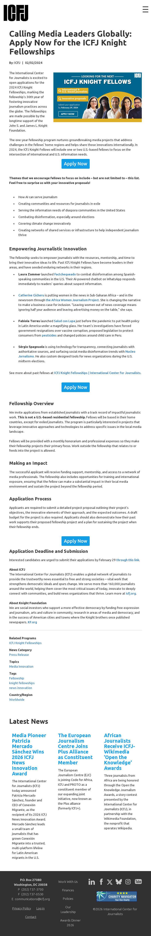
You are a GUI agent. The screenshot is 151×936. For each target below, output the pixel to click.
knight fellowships (22, 683)
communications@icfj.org (32, 899)
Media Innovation (21, 666)
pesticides (49, 335)
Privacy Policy (21, 908)
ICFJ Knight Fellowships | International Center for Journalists (97, 373)
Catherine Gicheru (31, 295)
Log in (40, 908)
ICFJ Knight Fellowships (25, 643)
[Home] (16, 13)
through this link (127, 560)
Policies (68, 898)
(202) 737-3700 (32, 889)
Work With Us (68, 881)
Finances (68, 890)
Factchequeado (65, 274)
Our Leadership (68, 909)
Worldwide (16, 699)
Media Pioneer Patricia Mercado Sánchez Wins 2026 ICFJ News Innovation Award (29, 754)
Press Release (19, 654)
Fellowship (16, 678)
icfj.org (131, 593)
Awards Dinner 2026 (70, 923)
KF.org (32, 622)
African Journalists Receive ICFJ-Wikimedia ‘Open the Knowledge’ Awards (119, 752)
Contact (30, 917)
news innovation (20, 687)
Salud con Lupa (64, 321)
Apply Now (75, 163)
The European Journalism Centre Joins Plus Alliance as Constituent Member (75, 749)
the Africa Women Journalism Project (72, 300)
